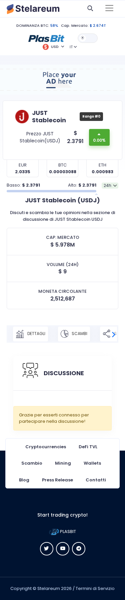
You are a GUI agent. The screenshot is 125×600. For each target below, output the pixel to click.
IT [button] (71, 47)
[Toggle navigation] (109, 8)
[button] (46, 38)
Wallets (92, 463)
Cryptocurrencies (45, 447)
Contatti (96, 480)
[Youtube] (62, 548)
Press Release (57, 480)
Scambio (31, 463)
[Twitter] (46, 548)
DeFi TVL (88, 447)
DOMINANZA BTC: (32, 25)
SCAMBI (79, 333)
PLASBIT (67, 531)
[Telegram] (78, 548)
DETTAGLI (35, 333)
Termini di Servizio (95, 588)
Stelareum (48, 588)
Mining (63, 463)
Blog (24, 480)
